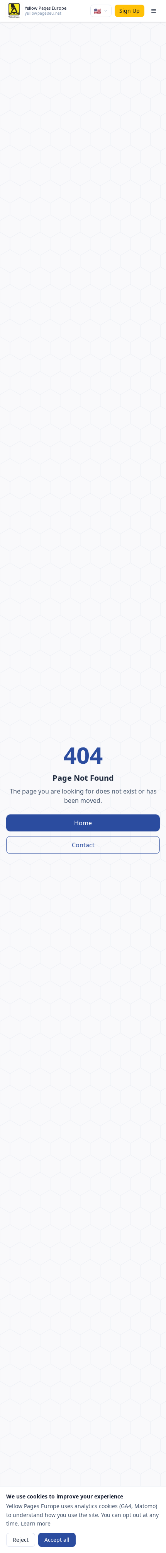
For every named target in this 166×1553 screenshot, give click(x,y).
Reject (21, 1539)
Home (83, 823)
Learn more (36, 1523)
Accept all (56, 1539)
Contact (83, 845)
